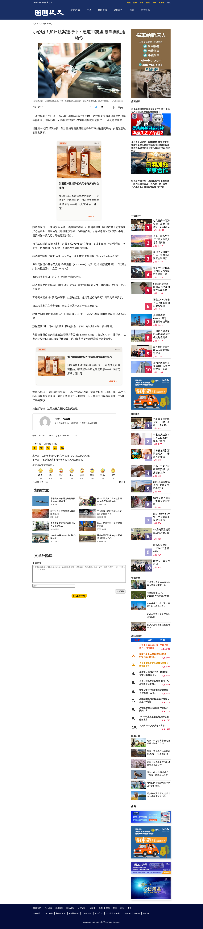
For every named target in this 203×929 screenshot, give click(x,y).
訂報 (135, 3)
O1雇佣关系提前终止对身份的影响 (161, 532)
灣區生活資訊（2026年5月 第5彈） (161, 548)
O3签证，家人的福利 (161, 563)
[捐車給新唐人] (151, 97)
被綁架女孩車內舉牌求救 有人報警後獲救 (62, 459)
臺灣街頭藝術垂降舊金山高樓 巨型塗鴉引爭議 (161, 365)
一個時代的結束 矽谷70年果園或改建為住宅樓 (161, 334)
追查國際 (49, 913)
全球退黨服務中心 (113, 913)
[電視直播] (151, 898)
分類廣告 (118, 10)
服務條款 (59, 908)
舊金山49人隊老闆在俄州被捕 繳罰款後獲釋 (161, 302)
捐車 (141, 3)
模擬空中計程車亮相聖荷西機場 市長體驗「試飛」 (161, 271)
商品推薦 (145, 10)
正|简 (120, 107)
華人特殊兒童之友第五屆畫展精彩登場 (161, 350)
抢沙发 (122, 482)
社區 (89, 10)
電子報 (161, 3)
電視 (129, 3)
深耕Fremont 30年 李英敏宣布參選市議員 (161, 516)
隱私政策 (70, 908)
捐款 (148, 3)
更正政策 (48, 908)
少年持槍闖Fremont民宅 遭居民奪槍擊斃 (161, 318)
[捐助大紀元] (151, 873)
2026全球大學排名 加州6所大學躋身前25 (161, 485)
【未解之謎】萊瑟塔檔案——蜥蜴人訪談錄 (161, 453)
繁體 (169, 3)
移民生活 (102, 10)
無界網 (146, 913)
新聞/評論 (75, 10)
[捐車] (151, 409)
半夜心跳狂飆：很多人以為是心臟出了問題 (161, 437)
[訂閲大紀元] (151, 822)
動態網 (137, 913)
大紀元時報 (87, 913)
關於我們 (37, 908)
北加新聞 (42, 23)
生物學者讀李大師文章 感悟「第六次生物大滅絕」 (66, 455)
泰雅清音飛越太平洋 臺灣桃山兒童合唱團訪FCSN (161, 255)
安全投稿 (81, 908)
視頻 (132, 10)
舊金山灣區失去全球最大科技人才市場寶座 (161, 239)
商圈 (154, 3)
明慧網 (127, 913)
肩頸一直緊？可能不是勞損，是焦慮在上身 (161, 469)
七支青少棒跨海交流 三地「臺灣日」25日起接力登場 (161, 223)
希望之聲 (99, 913)
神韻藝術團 (74, 913)
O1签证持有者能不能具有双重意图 (161, 501)
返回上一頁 (79, 595)
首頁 (34, 23)
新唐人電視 (61, 913)
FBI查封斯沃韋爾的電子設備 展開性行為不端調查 (161, 287)
